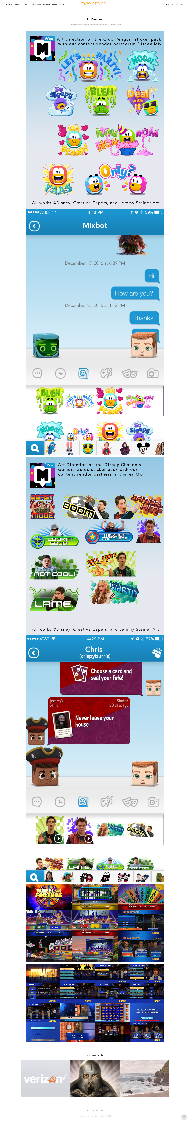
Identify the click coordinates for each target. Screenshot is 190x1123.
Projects (9, 4)
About (54, 4)
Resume (46, 4)
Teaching (27, 4)
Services (18, 4)
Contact (62, 4)
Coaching (37, 4)
